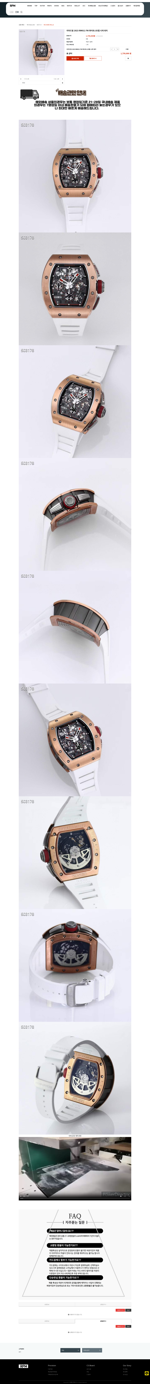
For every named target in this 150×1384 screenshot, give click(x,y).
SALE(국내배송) (103, 6)
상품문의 (103, 1304)
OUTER (42, 6)
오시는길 (125, 1374)
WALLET (77, 6)
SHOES (56, 6)
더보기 (128, 1310)
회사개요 (125, 1369)
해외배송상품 (31, 25)
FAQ (63, 1350)
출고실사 (120, 6)
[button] (21, 12)
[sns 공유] (62, 83)
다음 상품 (57, 79)
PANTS (49, 6)
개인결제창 (136, 6)
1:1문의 (113, 6)
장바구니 (94, 58)
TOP (36, 6)
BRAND (29, 6)
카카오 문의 (86, 1350)
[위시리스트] (128, 58)
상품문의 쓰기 (120, 1326)
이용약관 (50, 1369)
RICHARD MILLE (49, 25)
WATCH (69, 6)
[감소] (111, 49)
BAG (63, 6)
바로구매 (76, 58)
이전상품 (26, 79)
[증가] (117, 49)
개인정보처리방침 (52, 1372)
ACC (84, 6)
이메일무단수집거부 (53, 1374)
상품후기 (128, 6)
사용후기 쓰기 (120, 1310)
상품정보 (46, 1304)
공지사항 (89, 1369)
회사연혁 (125, 1372)
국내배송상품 (92, 6)
